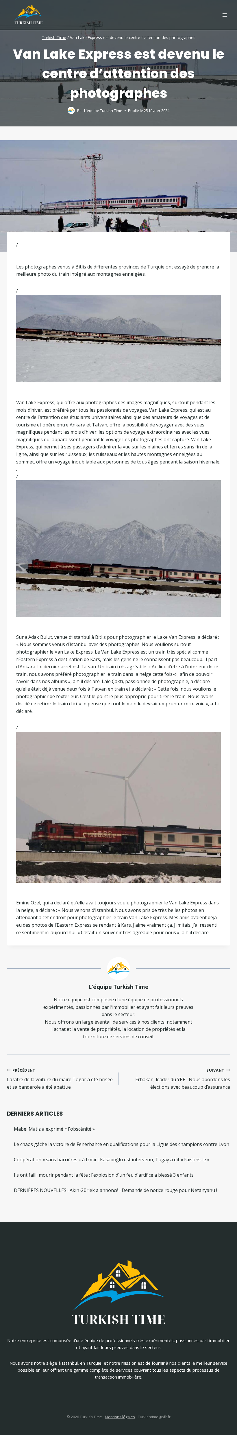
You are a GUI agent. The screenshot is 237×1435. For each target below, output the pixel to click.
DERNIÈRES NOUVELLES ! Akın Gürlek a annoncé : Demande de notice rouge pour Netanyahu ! (115, 1190)
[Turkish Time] (28, 13)
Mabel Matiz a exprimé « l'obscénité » (54, 1129)
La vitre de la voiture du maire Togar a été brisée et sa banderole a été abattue (60, 1079)
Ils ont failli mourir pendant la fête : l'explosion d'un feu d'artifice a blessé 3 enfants (104, 1175)
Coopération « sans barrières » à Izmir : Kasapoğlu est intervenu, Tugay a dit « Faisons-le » (112, 1159)
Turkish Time (54, 37)
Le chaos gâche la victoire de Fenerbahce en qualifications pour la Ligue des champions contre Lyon (121, 1144)
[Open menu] (224, 14)
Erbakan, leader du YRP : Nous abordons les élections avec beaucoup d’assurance (182, 1079)
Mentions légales (120, 1416)
